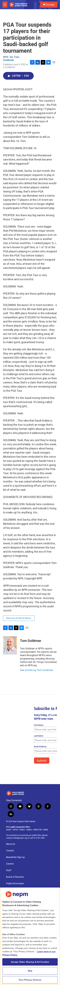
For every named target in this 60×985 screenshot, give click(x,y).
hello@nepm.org (20, 838)
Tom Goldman (11, 58)
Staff (8, 870)
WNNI (45, 830)
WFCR (15, 830)
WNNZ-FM (37, 830)
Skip (30, 971)
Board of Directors (15, 877)
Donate (50, 4)
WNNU (29, 830)
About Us (10, 844)
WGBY (8, 830)
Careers (10, 864)
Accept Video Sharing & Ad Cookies (30, 962)
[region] (30, 936)
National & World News (18, 618)
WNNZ (22, 830)
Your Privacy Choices (30, 980)
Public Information (15, 883)
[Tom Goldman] (10, 645)
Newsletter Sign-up (15, 857)
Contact (10, 850)
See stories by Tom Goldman (36, 670)
